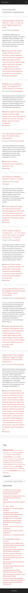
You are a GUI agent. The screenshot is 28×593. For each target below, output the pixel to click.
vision (7, 472)
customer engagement (17, 331)
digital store (20, 404)
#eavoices (7, 51)
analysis (17, 450)
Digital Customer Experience (10, 400)
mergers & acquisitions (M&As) (11, 271)
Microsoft (14, 464)
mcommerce (19, 413)
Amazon (12, 391)
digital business (15, 112)
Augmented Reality (15, 393)
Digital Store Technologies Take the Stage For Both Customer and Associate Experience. (13, 358)
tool (21, 470)
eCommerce (13, 161)
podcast (9, 468)
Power (12, 468)
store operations (16, 215)
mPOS (4, 420)
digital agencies (11, 60)
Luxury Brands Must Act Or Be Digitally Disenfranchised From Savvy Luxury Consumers (13, 291)
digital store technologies (13, 209)
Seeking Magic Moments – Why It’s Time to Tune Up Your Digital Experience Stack (13, 24)
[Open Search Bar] (26, 2)
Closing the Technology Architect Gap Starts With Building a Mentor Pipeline (14, 498)
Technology (14, 218)
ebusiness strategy (17, 337)
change (5, 457)
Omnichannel (20, 211)
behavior (16, 452)
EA (7, 458)
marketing (10, 464)
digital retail (14, 206)
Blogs (22, 452)
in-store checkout (7, 411)
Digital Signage (11, 404)
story (19, 470)
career (19, 454)
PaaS (15, 466)
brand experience (14, 328)
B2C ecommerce (15, 326)
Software (13, 470)
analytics (5, 53)
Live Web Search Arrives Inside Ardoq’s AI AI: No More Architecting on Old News (12, 492)
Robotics (8, 215)
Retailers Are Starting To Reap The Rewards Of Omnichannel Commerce (12, 86)
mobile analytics (7, 416)
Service (8, 470)
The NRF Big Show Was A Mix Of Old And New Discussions (12, 135)
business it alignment (12, 454)
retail (8, 121)
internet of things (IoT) (8, 413)
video (12, 427)
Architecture (5, 452)
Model (17, 464)
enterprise (16, 458)
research (4, 470)
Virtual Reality (19, 427)
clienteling (10, 397)
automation (13, 76)
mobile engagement (17, 418)
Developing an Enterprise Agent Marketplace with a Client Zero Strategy (12, 522)
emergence (11, 458)
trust (24, 470)
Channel (12, 264)
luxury (12, 340)
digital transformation (8, 64)
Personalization (6, 73)
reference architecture (19, 468)
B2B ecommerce (13, 53)
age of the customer (16, 51)
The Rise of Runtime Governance (12, 553)
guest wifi (21, 409)
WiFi (3, 429)
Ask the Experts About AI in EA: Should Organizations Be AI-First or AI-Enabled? (13, 557)
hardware (5, 464)
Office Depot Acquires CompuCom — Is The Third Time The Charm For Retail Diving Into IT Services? (13, 233)
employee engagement (9, 211)
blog (19, 452)
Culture (19, 457)
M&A (19, 269)
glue (18, 462)
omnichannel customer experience (12, 71)
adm (14, 450)
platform (5, 468)
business (5, 454)
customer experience (16, 55)
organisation (11, 466)
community (14, 456)
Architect (21, 450)
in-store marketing (18, 411)
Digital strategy (19, 62)
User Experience (17, 73)
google (21, 462)
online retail (12, 118)
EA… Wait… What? (8, 506)
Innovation (17, 69)
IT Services (14, 269)
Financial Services (13, 462)
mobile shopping (19, 340)
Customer (5, 458)
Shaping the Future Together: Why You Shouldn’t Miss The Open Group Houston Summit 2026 (13, 545)
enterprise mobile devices (9, 409)
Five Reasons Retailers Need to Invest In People (12, 177)
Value (4, 472)
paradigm (19, 466)
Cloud (9, 457)
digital (9, 335)
